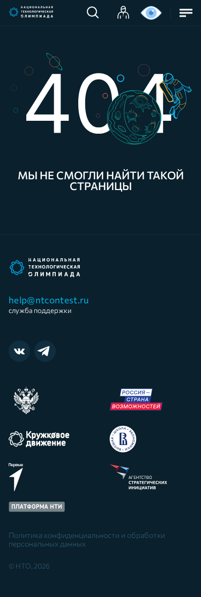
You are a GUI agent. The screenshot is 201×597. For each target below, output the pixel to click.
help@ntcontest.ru (49, 304)
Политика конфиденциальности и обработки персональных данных (87, 539)
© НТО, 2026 (29, 566)
